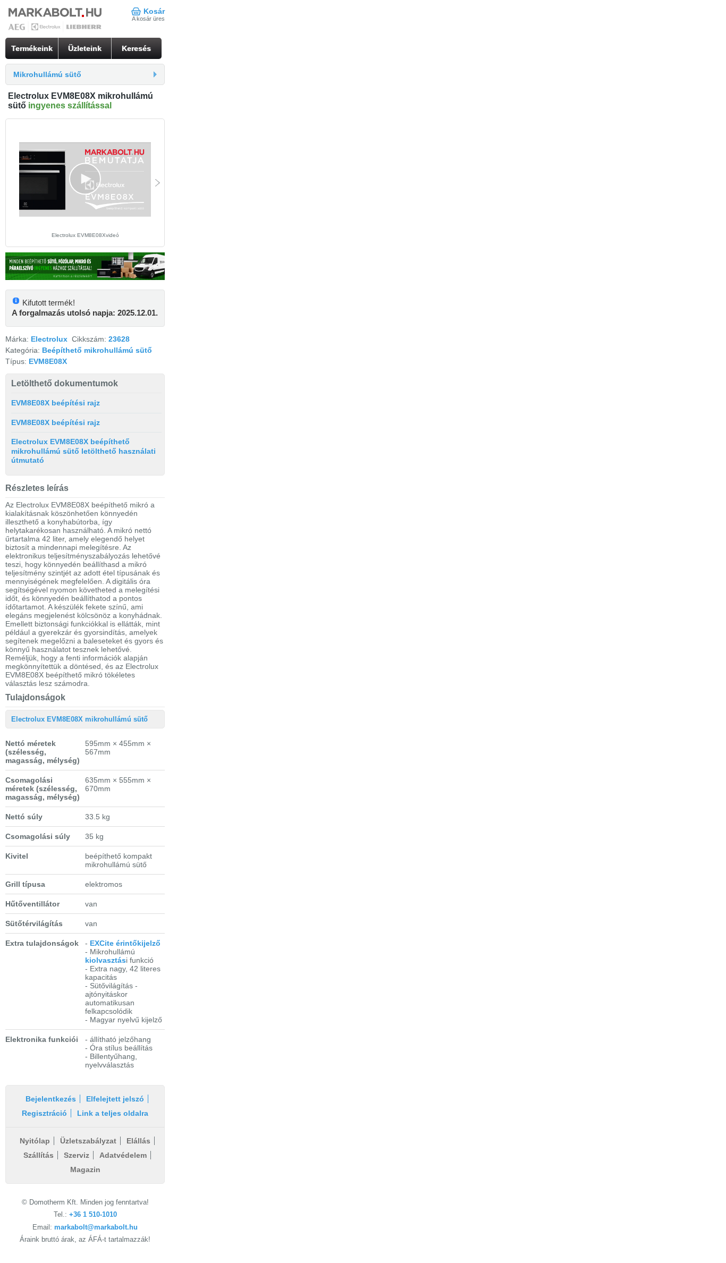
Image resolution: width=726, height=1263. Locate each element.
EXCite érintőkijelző (125, 943)
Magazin (85, 1169)
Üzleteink (85, 48)
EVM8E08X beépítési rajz (55, 403)
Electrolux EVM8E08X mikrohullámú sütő (79, 719)
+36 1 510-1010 (93, 1214)
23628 (119, 339)
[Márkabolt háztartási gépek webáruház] (56, 20)
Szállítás (38, 1155)
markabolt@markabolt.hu (96, 1227)
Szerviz (76, 1155)
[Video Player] (85, 180)
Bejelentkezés (51, 1099)
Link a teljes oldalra (112, 1113)
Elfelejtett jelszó (115, 1099)
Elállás (138, 1141)
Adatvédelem (123, 1155)
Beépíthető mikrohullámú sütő (97, 350)
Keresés (136, 48)
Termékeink (32, 48)
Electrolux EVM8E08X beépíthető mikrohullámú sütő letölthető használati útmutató (83, 450)
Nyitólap (35, 1141)
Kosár (154, 11)
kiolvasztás (105, 960)
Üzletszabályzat (88, 1141)
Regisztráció (44, 1113)
